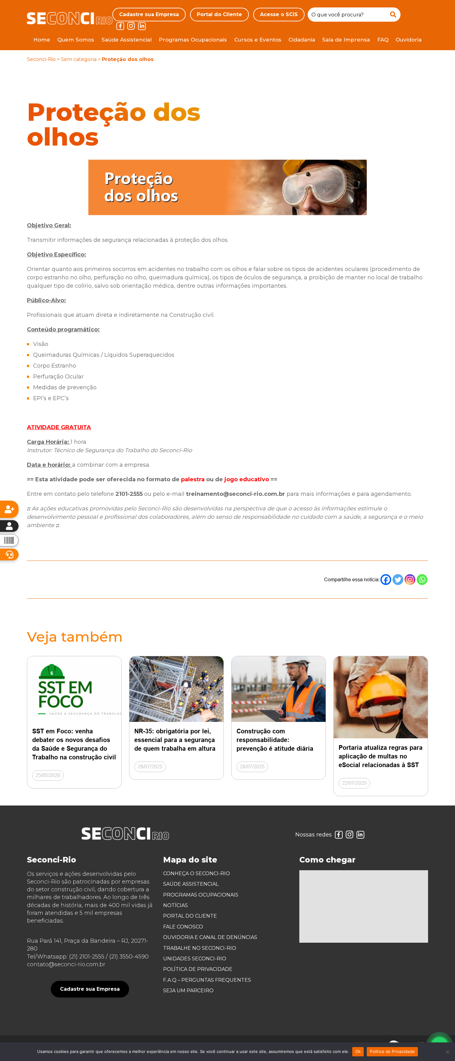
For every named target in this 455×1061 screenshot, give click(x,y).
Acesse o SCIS (279, 14)
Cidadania (301, 40)
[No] (447, 1052)
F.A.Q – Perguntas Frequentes (207, 980)
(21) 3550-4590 (129, 956)
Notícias (175, 905)
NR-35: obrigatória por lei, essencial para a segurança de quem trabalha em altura (174, 740)
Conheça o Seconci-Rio (196, 873)
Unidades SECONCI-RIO (194, 959)
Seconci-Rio (41, 59)
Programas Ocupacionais (193, 40)
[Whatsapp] (422, 579)
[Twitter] (397, 579)
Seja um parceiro (188, 990)
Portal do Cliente (219, 14)
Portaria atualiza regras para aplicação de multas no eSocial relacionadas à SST (380, 756)
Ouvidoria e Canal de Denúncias (210, 937)
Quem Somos (75, 40)
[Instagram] (410, 579)
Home (41, 40)
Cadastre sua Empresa (149, 14)
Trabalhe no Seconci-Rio (199, 948)
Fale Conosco (183, 927)
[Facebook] (385, 579)
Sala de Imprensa (346, 40)
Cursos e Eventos (257, 40)
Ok (358, 1051)
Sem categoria (79, 59)
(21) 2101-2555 (86, 956)
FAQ (382, 40)
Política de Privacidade (197, 969)
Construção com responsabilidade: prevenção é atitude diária (274, 740)
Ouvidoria (409, 40)
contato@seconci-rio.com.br (66, 964)
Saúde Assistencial (127, 40)
